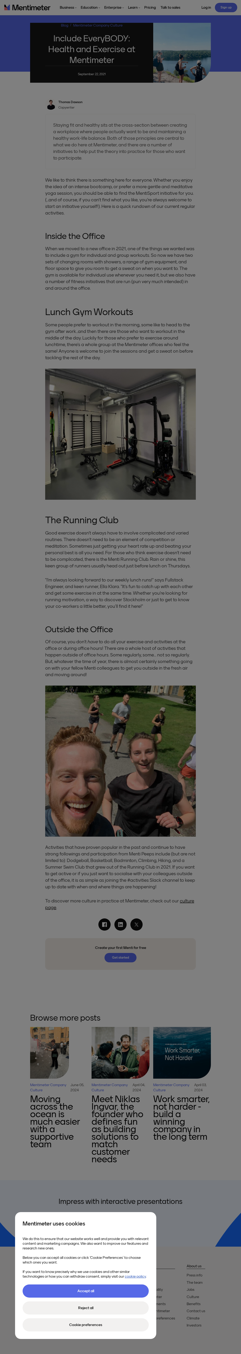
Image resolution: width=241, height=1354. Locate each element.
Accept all (85, 1291)
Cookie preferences (85, 1325)
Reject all (85, 1308)
